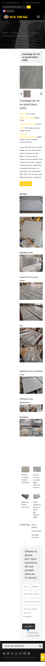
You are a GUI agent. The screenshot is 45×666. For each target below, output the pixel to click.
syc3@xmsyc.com (13, 2)
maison (5, 33)
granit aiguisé (34, 526)
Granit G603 (36, 531)
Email (26, 183)
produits (14, 33)
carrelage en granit (35, 536)
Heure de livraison (27, 124)
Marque (23, 113)
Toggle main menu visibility (38, 16)
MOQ (22, 127)
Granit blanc (33, 33)
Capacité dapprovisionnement (28, 135)
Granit (22, 33)
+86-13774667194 (32, 2)
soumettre (29, 626)
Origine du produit (27, 117)
